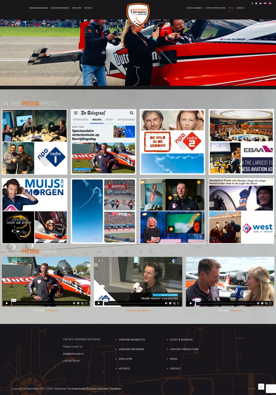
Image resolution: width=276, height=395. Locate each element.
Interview (131, 310)
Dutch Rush (32, 388)
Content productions (184, 349)
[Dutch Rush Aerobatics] (138, 8)
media (173, 358)
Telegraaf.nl (51, 310)
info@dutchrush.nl (73, 353)
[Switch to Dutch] (265, 3)
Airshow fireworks (131, 349)
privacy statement (98, 388)
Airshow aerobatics (132, 339)
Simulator (125, 358)
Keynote (124, 368)
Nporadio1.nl (144, 310)
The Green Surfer (76, 388)
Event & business (181, 339)
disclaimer (115, 388)
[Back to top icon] (261, 387)
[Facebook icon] (248, 388)
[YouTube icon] (251, 388)
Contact (175, 368)
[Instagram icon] (254, 388)
